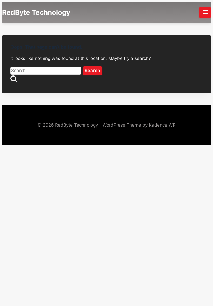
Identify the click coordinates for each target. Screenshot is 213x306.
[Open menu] (205, 12)
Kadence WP (162, 125)
